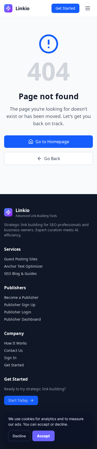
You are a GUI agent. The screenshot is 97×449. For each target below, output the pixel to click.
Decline (19, 436)
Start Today (18, 400)
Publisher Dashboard (22, 319)
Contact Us (13, 350)
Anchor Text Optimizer (23, 266)
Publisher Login (17, 311)
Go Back (52, 158)
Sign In (10, 357)
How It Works (15, 343)
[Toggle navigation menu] (88, 8)
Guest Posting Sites (21, 258)
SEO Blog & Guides (20, 273)
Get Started (65, 8)
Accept (43, 436)
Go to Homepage (52, 141)
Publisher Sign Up (19, 304)
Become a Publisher (21, 297)
